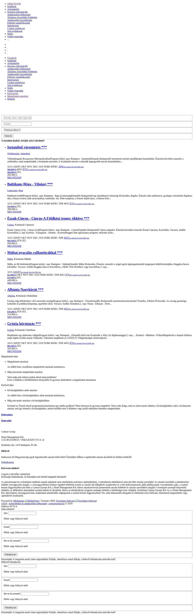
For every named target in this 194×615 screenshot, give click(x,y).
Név (6, 513)
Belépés (11, 99)
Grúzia (10, 330)
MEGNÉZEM (14, 177)
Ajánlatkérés (13, 9)
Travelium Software (65, 501)
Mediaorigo (18, 501)
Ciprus (10, 224)
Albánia (11, 295)
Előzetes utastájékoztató (18, 23)
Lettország (12, 190)
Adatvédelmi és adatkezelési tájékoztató (28, 503)
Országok (12, 58)
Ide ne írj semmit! (12, 540)
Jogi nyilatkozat (14, 31)
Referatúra (7, 414)
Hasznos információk (17, 12)
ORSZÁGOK (14, 3)
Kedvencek (12, 93)
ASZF (4, 503)
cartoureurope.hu (56, 503)
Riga (20, 190)
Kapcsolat (6, 420)
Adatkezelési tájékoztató (18, 14)
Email (6, 527)
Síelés (10, 34)
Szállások (11, 6)
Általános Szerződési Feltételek (22, 17)
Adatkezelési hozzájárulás (19, 20)
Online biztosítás (15, 36)
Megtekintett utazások (17, 96)
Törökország (13, 153)
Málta (10, 259)
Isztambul (25, 153)
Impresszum (13, 25)
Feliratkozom (7, 462)
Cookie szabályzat (16, 28)
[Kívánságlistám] (7, 47)
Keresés (8, 136)
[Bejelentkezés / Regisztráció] (7, 52)
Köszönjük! (6, 559)
